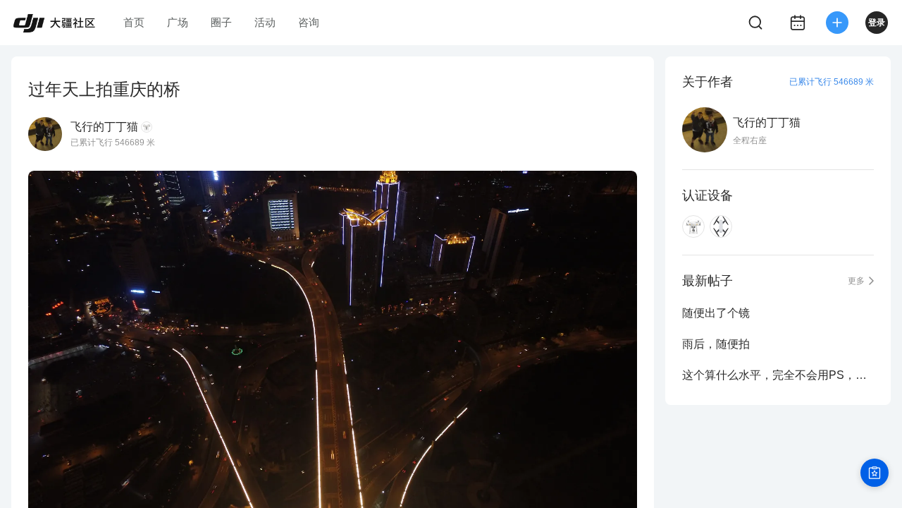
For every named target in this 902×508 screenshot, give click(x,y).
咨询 (308, 22)
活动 (265, 22)
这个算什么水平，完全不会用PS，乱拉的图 (778, 375)
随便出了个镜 (716, 313)
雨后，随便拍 (716, 344)
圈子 (221, 22)
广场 (177, 22)
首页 (133, 22)
